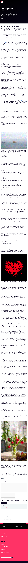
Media (3, 478)
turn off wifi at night (5, 516)
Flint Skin (11, 561)
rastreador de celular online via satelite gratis (20, 526)
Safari (5, 42)
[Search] (12, 557)
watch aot (7, 2)
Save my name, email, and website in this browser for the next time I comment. (14, 500)
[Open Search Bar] (24, 2)
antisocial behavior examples (6, 519)
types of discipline (5, 517)
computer (21, 100)
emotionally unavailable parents (7, 514)
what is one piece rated (5, 513)
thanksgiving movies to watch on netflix (7, 526)
